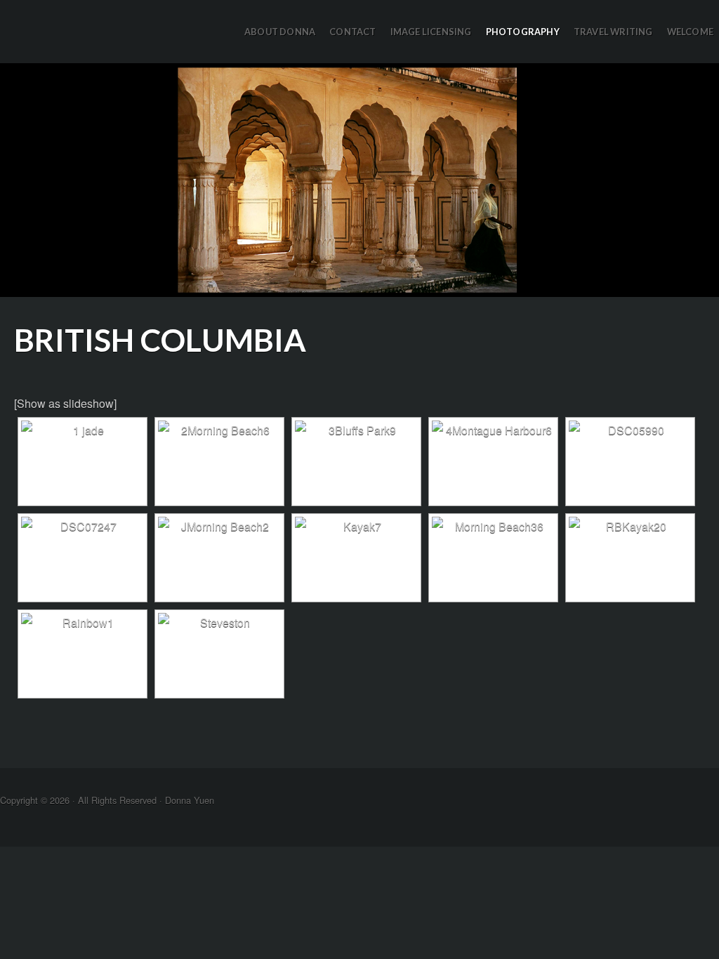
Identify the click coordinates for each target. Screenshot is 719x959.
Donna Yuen (359, 180)
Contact (352, 31)
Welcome (690, 31)
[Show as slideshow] (65, 403)
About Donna (279, 31)
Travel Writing (613, 31)
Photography (523, 31)
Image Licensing (431, 31)
